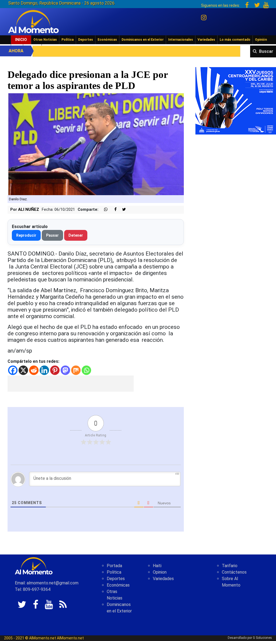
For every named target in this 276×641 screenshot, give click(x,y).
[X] (23, 370)
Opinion (160, 572)
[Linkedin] (44, 370)
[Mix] (76, 370)
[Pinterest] (55, 370)
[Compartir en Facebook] (113, 209)
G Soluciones (262, 638)
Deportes (85, 40)
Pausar (52, 235)
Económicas (107, 40)
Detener (75, 235)
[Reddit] (34, 370)
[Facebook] (13, 370)
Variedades (206, 40)
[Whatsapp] (86, 370)
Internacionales (180, 40)
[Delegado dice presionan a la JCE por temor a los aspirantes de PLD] (96, 143)
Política (67, 40)
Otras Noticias (45, 40)
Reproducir (26, 235)
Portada (114, 565)
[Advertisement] (71, 383)
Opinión (261, 40)
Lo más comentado (235, 40)
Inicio (21, 39)
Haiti (157, 565)
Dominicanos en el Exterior (143, 40)
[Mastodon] (65, 370)
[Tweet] (122, 209)
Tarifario (229, 565)
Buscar (266, 51)
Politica (114, 572)
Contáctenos (234, 572)
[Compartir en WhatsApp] (103, 209)
